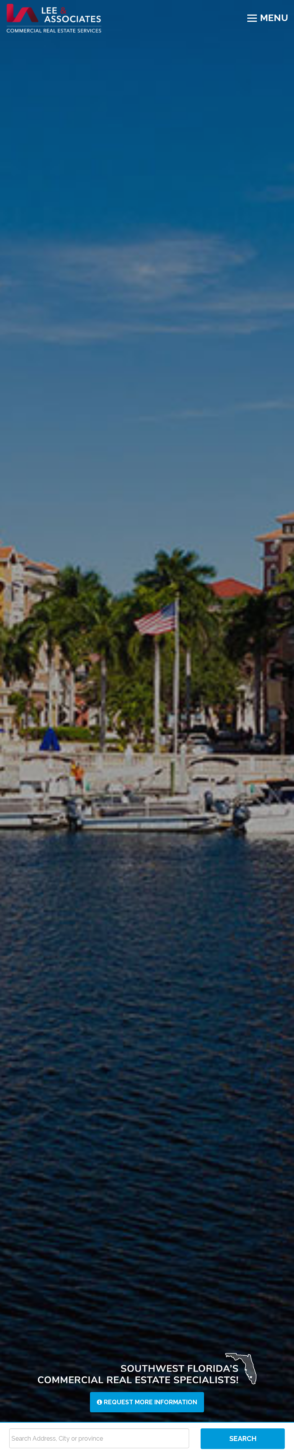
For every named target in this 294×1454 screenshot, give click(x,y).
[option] (147, 711)
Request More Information (149, 1402)
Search (242, 1438)
